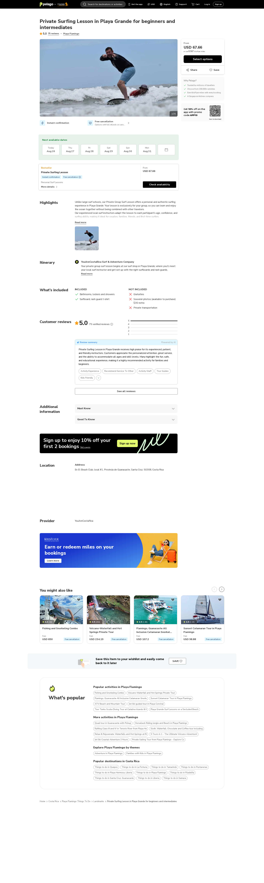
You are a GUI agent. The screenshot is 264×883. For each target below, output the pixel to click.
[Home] (54, 4)
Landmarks (99, 801)
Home (42, 801)
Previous (37, 78)
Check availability (159, 184)
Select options (203, 59)
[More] (111, 324)
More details (47, 186)
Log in (207, 4)
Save (216, 70)
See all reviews (126, 391)
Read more (80, 222)
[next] (221, 589)
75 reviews (53, 33)
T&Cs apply (85, 447)
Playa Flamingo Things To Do (76, 801)
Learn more (53, 560)
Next (179, 78)
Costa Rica (53, 801)
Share (193, 70)
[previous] (214, 589)
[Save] (79, 600)
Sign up (218, 4)
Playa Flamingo (71, 33)
